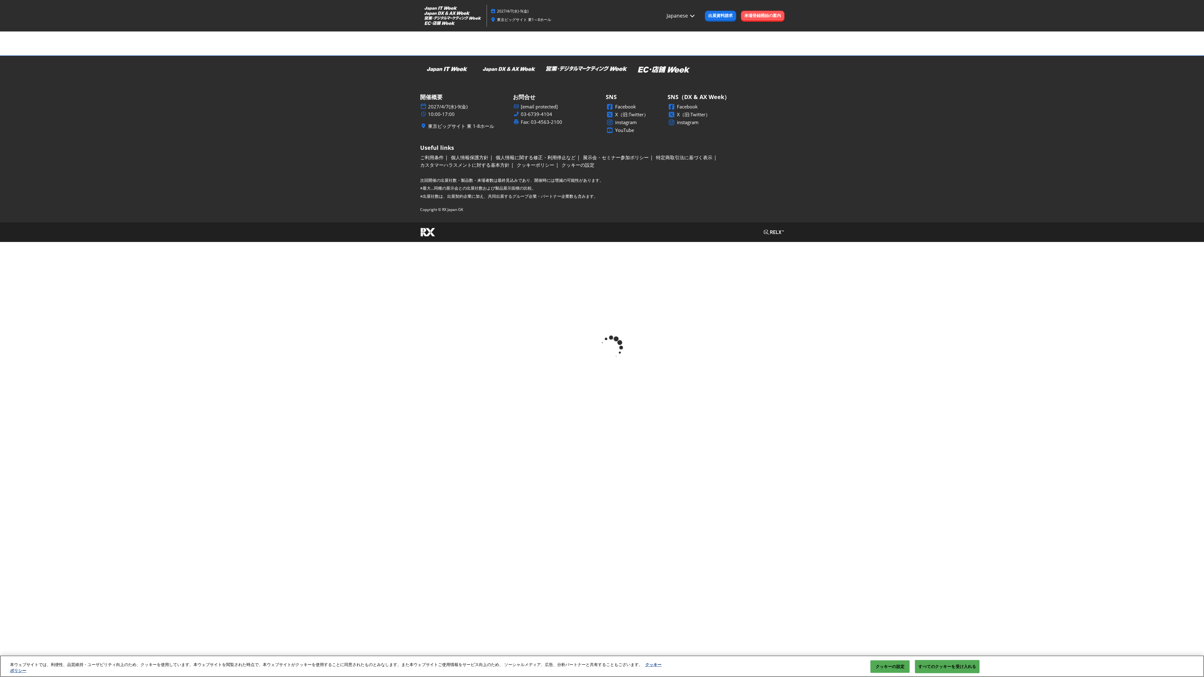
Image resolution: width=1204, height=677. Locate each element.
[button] (720, 16)
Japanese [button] (678, 15)
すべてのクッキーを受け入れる (947, 666)
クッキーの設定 (890, 666)
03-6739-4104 (536, 114)
